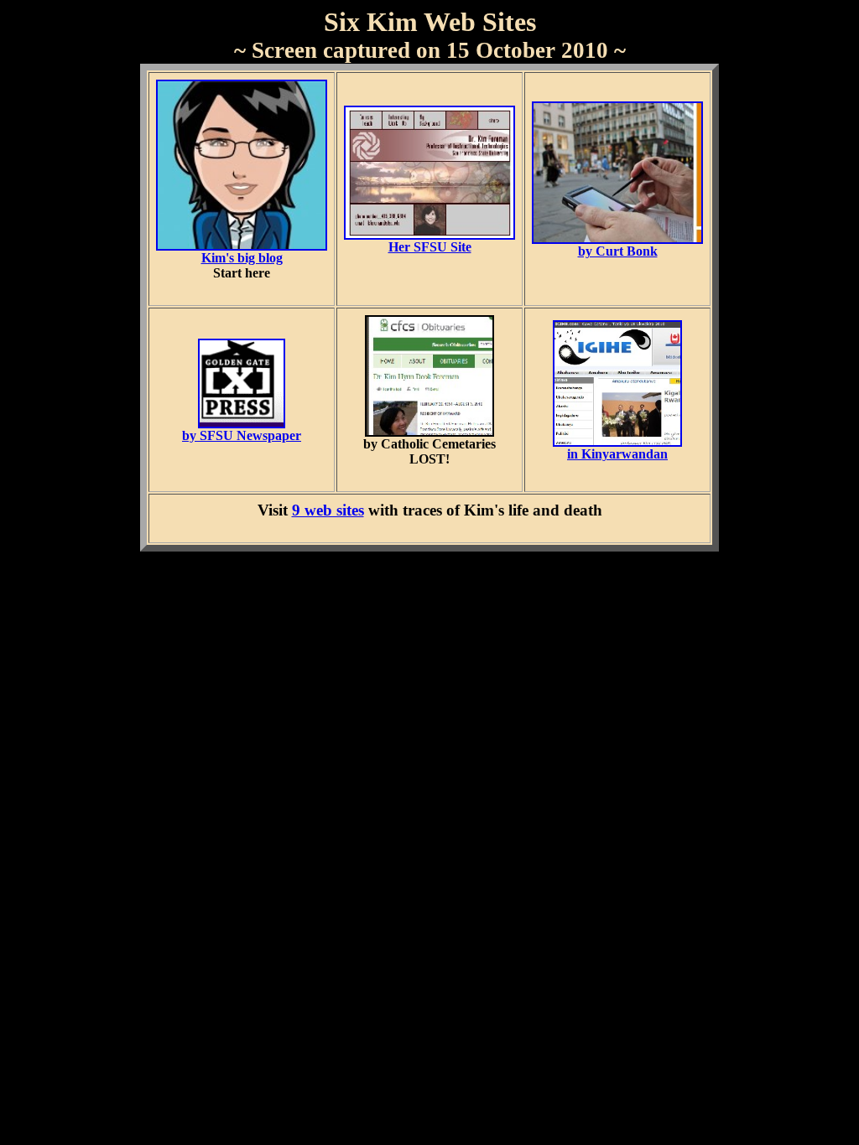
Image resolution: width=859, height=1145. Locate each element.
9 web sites (328, 510)
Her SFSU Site (429, 247)
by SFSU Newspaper (241, 435)
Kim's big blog (242, 258)
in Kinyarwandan (617, 454)
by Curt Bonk (618, 251)
